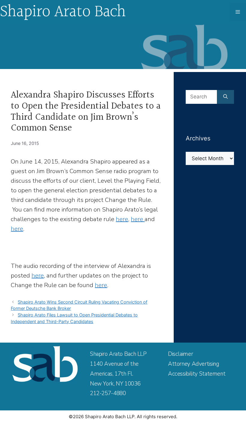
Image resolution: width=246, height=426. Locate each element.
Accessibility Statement (196, 374)
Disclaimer (180, 354)
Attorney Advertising (193, 364)
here (122, 219)
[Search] (225, 97)
